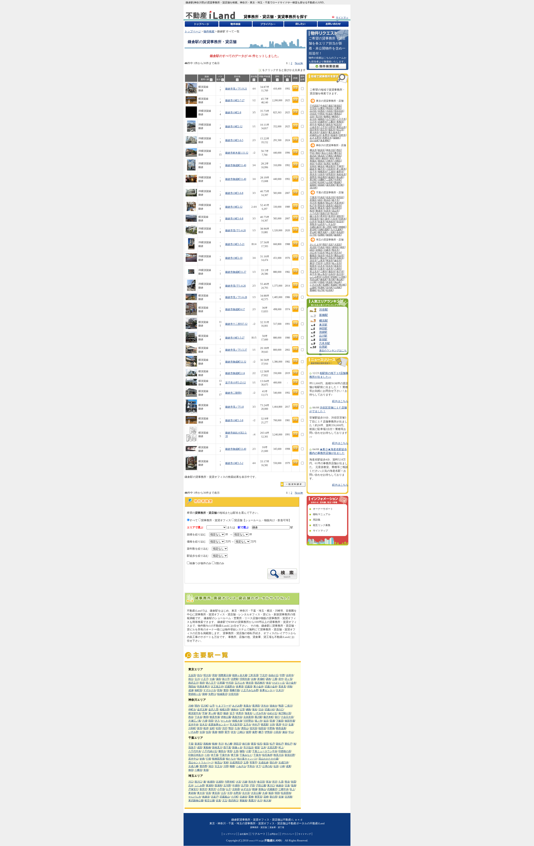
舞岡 (205, 717)
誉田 (229, 751)
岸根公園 (226, 717)
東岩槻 (192, 793)
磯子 (260, 732)
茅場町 (261, 679)
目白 (199, 675)
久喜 (280, 781)
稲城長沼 (222, 694)
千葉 (190, 743)
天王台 (218, 766)
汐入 (217, 720)
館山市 (329, 202)
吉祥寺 (289, 675)
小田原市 (330, 169)
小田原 (277, 732)
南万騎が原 (284, 713)
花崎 (265, 796)
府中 (280, 679)
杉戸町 (321, 290)
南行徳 (246, 743)
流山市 (335, 210)
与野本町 (230, 781)
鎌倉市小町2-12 (233, 126)
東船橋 (207, 747)
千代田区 (314, 105)
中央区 (323, 105)
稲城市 (334, 135)
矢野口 (212, 694)
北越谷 (243, 796)
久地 (237, 728)
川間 (225, 766)
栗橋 (250, 796)
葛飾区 (321, 119)
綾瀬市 (331, 177)
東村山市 (341, 127)
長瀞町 (325, 284)
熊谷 (287, 781)
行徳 (208, 758)
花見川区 (330, 197)
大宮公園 (256, 793)
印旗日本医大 (195, 755)
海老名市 (341, 174)
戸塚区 (329, 155)
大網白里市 (315, 227)
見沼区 (313, 247)
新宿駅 (323, 339)
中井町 (337, 179)
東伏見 (249, 682)
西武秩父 (233, 800)
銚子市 (335, 200)
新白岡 (273, 796)
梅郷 (232, 766)
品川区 (313, 111)
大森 (212, 679)
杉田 (218, 728)
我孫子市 (324, 213)
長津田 (256, 705)
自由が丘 (273, 675)
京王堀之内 (217, 686)
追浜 (265, 720)
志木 (190, 785)
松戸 (272, 743)
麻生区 (321, 166)
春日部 (261, 781)
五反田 (192, 675)
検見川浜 (278, 755)
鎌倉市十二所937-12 (236, 324)
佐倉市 (313, 208)
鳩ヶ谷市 (336, 263)
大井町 (313, 182)
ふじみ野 (200, 785)
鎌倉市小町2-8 (233, 112)
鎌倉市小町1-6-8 (234, 193)
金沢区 (313, 155)
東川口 (271, 785)
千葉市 (313, 197)
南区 (318, 153)
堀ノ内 (258, 720)
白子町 (313, 235)
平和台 (251, 766)
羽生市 (331, 258)
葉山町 (339, 177)
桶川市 (313, 268)
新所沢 (203, 789)
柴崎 (204, 694)
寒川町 (313, 179)
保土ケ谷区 (327, 153)
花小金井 (291, 682)
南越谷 (279, 785)
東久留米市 (334, 132)
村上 (280, 747)
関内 (197, 705)
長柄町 (321, 235)
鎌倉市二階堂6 (233, 393)
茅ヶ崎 (212, 713)
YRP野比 (248, 720)
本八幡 (228, 743)
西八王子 (211, 682)
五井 (263, 747)
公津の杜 (267, 766)
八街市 (334, 219)
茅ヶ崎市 (341, 169)
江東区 (337, 108)
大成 (264, 793)
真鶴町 (321, 185)
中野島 (271, 728)
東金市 (321, 208)
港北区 (321, 155)
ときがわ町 (315, 284)
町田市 (337, 124)
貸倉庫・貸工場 (277, 827)
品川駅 (323, 335)
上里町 (313, 287)
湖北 (210, 766)
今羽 (229, 793)
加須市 (321, 255)
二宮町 (329, 179)
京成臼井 (283, 762)
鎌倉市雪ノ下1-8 (234, 407)
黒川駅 (258, 717)
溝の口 (279, 709)
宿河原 (253, 728)
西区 (338, 150)
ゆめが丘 (272, 713)
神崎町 (342, 227)
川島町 (321, 282)
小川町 (234, 796)
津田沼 (237, 743)
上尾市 (321, 260)
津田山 (244, 728)
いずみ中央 (259, 713)
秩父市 (329, 252)
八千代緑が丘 (209, 751)
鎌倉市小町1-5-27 (234, 337)
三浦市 (331, 171)
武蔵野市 (322, 121)
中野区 (321, 113)
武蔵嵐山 (225, 796)
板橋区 (327, 116)
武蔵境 (248, 686)
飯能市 (313, 255)
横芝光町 (322, 232)
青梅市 (339, 121)
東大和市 (314, 132)
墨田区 (329, 108)
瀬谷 (284, 732)
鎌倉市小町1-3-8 (234, 420)
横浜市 (313, 150)
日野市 (331, 127)
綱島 (248, 709)
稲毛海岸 (267, 755)
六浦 (204, 720)
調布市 (329, 124)
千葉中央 (225, 755)
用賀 (214, 675)
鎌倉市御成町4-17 (235, 309)
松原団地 (286, 793)
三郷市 (323, 271)
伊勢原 (268, 732)
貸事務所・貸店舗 (258, 827)
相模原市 (322, 171)
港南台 (273, 705)
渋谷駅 (323, 309)
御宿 (190, 770)
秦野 (254, 732)
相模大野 (225, 709)
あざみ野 (237, 705)
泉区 (337, 158)
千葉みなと (246, 755)
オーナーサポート (323, 508)
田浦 (272, 720)
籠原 (270, 793)
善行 (277, 717)
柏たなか (231, 758)
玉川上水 (240, 682)
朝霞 (293, 781)
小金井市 (314, 127)
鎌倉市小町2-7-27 (234, 100)
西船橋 (207, 743)
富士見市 (314, 271)
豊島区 (337, 113)
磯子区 (337, 153)
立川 (197, 679)
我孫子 (192, 747)
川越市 (327, 250)
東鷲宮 (258, 796)
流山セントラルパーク (200, 762)
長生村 (339, 232)
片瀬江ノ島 (194, 720)
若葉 (218, 800)
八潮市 (337, 268)
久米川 (279, 690)
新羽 (199, 728)
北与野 (227, 785)
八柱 (207, 755)
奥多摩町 (324, 140)
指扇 (293, 785)
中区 (312, 153)
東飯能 (243, 800)
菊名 (254, 709)
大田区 (329, 111)
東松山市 (338, 255)
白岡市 (325, 277)
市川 (220, 743)
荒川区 (319, 116)
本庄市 (329, 255)
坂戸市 (339, 271)
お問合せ (274, 834)
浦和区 (335, 247)
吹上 (292, 789)
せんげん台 (194, 796)
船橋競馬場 (218, 758)
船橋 (214, 743)
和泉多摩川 (203, 686)
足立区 (313, 119)
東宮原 (216, 793)
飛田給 (192, 686)
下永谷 (198, 717)
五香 (245, 762)
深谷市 (313, 260)
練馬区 (335, 116)
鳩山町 (337, 282)
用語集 (316, 519)
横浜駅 (323, 320)
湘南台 (234, 709)
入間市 (327, 263)
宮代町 (329, 287)
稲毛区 (339, 197)
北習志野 (272, 747)
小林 (282, 766)
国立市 (323, 129)
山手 (212, 705)
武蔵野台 (230, 686)
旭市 (328, 208)
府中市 (313, 124)
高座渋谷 (237, 717)
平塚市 (339, 166)
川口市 (313, 252)
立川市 (313, 121)
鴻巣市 (339, 258)
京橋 (253, 679)
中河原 (229, 682)
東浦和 (209, 785)
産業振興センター (218, 724)
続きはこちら (340, 401)
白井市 (313, 221)
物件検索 (209, 31)
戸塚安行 (193, 789)
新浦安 (198, 743)
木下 (258, 766)
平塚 (204, 713)
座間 (248, 732)
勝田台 (222, 751)
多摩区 (335, 163)
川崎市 (329, 160)
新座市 (337, 266)
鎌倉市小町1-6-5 (234, 140)
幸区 (312, 163)
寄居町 (321, 287)
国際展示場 (224, 675)
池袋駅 (323, 332)
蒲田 (218, 679)
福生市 (331, 129)
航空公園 (210, 800)
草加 (268, 781)
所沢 (274, 781)
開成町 (337, 182)
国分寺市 (314, 129)
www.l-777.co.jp (256, 841)
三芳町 (342, 277)
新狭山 (262, 789)
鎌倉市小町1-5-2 (234, 463)
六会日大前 (287, 717)
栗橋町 (313, 290)
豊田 (225, 690)
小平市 (323, 127)
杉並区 (329, 113)
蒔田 (210, 720)
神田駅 (323, 328)
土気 (235, 751)
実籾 (225, 762)
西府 (202, 682)
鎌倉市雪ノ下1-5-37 (236, 350)
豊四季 (203, 766)
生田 (208, 732)
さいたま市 (315, 244)
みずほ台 (246, 789)
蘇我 (265, 743)
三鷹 (274, 679)
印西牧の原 (284, 751)
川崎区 (337, 160)
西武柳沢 (260, 682)
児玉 (224, 800)
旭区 (312, 158)
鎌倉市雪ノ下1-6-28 (236, 297)
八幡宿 (198, 770)
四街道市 (314, 219)
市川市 (313, 202)
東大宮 (201, 793)
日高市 (331, 274)
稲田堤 (262, 728)
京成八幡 (193, 766)
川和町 (192, 728)
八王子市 (341, 119)
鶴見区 (321, 150)
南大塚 (267, 800)
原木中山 (193, 758)
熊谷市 (335, 250)
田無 (219, 690)
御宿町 (329, 235)
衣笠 (233, 732)
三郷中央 (283, 789)
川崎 (190, 705)
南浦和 (211, 781)
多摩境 (239, 686)
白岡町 (337, 287)
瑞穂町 (336, 138)
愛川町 (339, 185)
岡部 (277, 793)
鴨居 (280, 705)
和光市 (252, 781)
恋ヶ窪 (288, 679)
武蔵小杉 (270, 709)
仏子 (228, 789)
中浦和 (236, 785)
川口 (190, 781)
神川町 (342, 284)
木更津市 (338, 202)
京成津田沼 (236, 762)
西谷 (190, 717)
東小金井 (258, 686)
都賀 (257, 747)
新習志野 (290, 755)
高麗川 (252, 800)
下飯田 (279, 720)
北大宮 (246, 793)
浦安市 (339, 216)
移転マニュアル (321, 514)
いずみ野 (193, 732)
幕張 (253, 743)
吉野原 (237, 793)
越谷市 (337, 260)
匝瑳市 (339, 221)
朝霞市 (313, 266)
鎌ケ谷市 (314, 216)
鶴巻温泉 (281, 728)
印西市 (342, 219)
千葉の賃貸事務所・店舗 (330, 192)
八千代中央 (194, 751)
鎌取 (242, 751)
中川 (284, 724)
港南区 (337, 155)
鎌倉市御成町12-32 (235, 361)
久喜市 (321, 268)
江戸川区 (330, 119)
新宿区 (337, 105)
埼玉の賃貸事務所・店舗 (330, 239)
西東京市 (327, 138)
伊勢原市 (330, 174)
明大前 (207, 675)
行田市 (321, 252)
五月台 (247, 724)
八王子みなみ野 (249, 690)
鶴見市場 (215, 717)
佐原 (275, 766)
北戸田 (244, 785)
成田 (199, 747)
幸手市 (313, 274)
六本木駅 (324, 343)
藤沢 (219, 713)
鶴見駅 (264, 724)
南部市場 (290, 720)
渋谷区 (313, 113)
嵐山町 (339, 279)
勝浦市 (319, 210)
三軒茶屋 (253, 675)
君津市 (323, 216)
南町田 (198, 690)
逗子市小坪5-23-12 (235, 382)
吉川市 (339, 274)
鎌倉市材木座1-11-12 (236, 153)
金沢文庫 (202, 709)
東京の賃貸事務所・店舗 (330, 100)
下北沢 (263, 675)
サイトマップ (320, 530)
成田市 (337, 205)
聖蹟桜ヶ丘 (194, 694)
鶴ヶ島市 (322, 274)
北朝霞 (236, 789)
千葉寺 (257, 755)
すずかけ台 (209, 690)
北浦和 (219, 781)
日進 (287, 785)
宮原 (208, 793)
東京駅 (323, 324)
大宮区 (337, 244)
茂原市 (329, 205)
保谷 (268, 682)
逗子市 (313, 171)
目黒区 (321, 111)
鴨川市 (334, 213)
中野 (282, 675)
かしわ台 (226, 720)
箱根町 (313, 185)
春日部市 (314, 258)
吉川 (259, 800)
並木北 (203, 724)
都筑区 (321, 160)
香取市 (313, 224)
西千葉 (227, 747)
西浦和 (218, 785)
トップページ (193, 31)
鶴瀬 (254, 789)
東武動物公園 (195, 800)
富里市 (321, 221)
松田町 (321, 182)
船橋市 (321, 202)
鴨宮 (230, 728)
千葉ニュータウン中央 (264, 751)
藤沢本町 (268, 717)
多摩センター (267, 690)
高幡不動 (235, 690)
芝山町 (313, 232)
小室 (248, 751)
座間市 (313, 177)
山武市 (321, 224)
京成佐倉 (263, 762)
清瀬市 (323, 132)
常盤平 (253, 762)
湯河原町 (330, 185)
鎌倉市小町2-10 (233, 258)
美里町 (334, 284)
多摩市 (325, 135)
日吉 (260, 709)
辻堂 (242, 709)
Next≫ (299, 63)
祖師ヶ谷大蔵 (239, 675)
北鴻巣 (288, 796)
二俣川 (288, 705)
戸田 (252, 785)
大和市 (321, 174)
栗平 (227, 732)
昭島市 (321, 124)
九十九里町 (336, 229)
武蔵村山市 (315, 135)
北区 (312, 116)
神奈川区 (330, 150)
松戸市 (313, 205)
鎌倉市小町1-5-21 (234, 244)
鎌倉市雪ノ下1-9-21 (236, 88)
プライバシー (288, 834)
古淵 (202, 732)
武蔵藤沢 (272, 789)
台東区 (321, 108)
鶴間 (220, 732)
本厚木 (239, 713)
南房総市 (330, 221)
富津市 (331, 216)
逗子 (232, 713)
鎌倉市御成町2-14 (235, 373)
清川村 (313, 187)
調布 (268, 679)
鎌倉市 (313, 169)
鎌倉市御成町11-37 (235, 272)
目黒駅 (323, 346)
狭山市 (323, 258)
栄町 (335, 227)
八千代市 (314, 213)
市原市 (327, 210)
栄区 (332, 158)
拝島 (289, 686)
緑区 (318, 158)
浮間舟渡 (245, 679)
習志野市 (336, 208)
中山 (290, 732)
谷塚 (280, 796)
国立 (190, 679)
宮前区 (313, 166)
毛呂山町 (314, 279)
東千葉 (234, 755)
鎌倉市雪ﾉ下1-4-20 (235, 230)
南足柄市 (322, 177)
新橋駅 (323, 315)
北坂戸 (214, 796)
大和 (272, 724)
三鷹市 (331, 121)
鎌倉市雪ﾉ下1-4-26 (235, 286)
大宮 (238, 781)
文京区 (313, 108)
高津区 (327, 163)
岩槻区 (319, 250)
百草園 (221, 682)
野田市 (321, 205)
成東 (288, 766)
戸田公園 (261, 785)
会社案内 (244, 834)
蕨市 (312, 263)
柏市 (312, 210)
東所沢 (212, 789)
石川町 (204, 705)
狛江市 (339, 129)
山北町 (329, 182)
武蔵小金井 (271, 686)
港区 (330, 105)
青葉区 (313, 160)
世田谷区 (338, 111)
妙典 (202, 758)
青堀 (205, 770)
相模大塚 (237, 720)
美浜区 (327, 200)
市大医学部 (236, 724)
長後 (214, 732)
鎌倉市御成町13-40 (235, 449)
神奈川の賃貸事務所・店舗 (331, 145)
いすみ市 (330, 224)
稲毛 (259, 743)
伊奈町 (334, 277)
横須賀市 (330, 166)
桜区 (328, 247)
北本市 (329, 268)
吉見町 (329, 282)
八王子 (204, 679)
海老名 (248, 713)
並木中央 (193, 724)
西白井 (273, 762)
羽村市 (342, 135)
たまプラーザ (223, 705)
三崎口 (241, 732)
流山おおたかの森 (268, 758)
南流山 (218, 762)
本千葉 (214, 755)
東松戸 (288, 743)
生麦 (290, 724)
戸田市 (319, 263)
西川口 (198, 781)
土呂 (223, 793)
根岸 (205, 728)
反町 (212, 728)
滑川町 (331, 279)
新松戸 (279, 743)
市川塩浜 (248, 747)
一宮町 (331, 232)
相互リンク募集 (321, 525)
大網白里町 (323, 229)
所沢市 (337, 252)
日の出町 (314, 140)
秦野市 (339, 171)
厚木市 (313, 174)
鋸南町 (337, 235)
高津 (278, 724)
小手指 (221, 789)
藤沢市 (321, 169)
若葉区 (313, 200)
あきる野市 (315, 138)
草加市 (329, 260)
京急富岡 (248, 717)
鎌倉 (225, 713)
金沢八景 (213, 709)
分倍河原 (233, 694)
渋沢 (224, 728)
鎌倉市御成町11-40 (235, 165)
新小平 (226, 679)
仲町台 (192, 709)
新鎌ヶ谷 (237, 747)
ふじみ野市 (315, 277)
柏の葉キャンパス (247, 758)
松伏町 (329, 290)
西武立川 (193, 682)
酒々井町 (327, 227)
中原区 (319, 163)
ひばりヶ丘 (278, 682)
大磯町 (321, 179)
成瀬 (190, 690)
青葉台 (247, 705)
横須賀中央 (194, 713)
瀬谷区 (324, 158)
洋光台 (264, 705)
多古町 (313, 229)
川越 (244, 781)
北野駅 (234, 679)
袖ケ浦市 (324, 219)
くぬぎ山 (241, 766)
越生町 (323, 279)
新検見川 (217, 747)
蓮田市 (331, 271)
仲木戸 (256, 724)
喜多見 (282, 686)
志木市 (321, 266)
